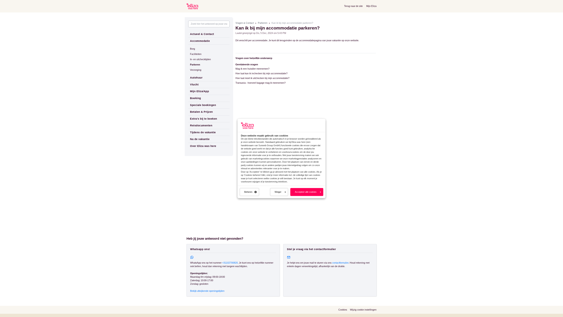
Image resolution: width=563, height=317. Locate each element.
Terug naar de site (353, 6)
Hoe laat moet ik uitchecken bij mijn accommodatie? (262, 78)
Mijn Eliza (371, 6)
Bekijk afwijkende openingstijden (207, 291)
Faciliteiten (195, 54)
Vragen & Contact (244, 23)
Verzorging (195, 70)
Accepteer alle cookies (306, 192)
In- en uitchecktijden (200, 59)
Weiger (278, 192)
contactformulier (340, 263)
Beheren (248, 192)
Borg (192, 49)
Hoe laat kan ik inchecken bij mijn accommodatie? (261, 73)
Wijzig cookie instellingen (363, 309)
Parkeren (262, 23)
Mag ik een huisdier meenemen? (252, 69)
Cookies (342, 309)
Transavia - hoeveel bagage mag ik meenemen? (260, 83)
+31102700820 (230, 263)
